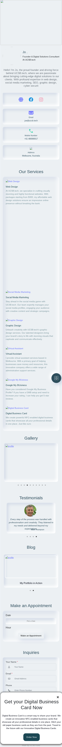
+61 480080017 (31, 139)
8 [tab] (39, 485)
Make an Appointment (31, 635)
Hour (8, 627)
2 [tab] (21, 485)
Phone (9, 685)
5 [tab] (30, 485)
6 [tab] (33, 485)
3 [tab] (24, 485)
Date (8, 615)
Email (9, 673)
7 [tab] (36, 485)
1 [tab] (18, 485)
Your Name (12, 662)
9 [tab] (42, 485)
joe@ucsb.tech (31, 120)
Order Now (31, 737)
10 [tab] (45, 485)
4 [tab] (27, 485)
